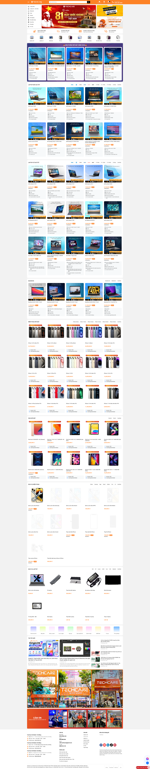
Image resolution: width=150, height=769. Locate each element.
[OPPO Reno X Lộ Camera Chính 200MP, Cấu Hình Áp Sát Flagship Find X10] (95, 659)
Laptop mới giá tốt (34, 84)
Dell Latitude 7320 (70, 220)
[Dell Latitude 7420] (56, 210)
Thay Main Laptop (70, 616)
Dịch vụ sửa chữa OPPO (90, 505)
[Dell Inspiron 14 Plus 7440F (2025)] (113, 131)
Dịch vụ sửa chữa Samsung (53, 505)
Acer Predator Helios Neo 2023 (111, 255)
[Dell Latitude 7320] (75, 210)
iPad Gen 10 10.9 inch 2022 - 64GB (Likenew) (93, 440)
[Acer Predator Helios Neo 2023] (113, 245)
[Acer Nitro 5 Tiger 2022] (75, 245)
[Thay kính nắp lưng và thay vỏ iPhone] (56, 548)
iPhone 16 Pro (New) (51, 343)
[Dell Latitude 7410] (75, 174)
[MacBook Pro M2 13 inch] (75, 292)
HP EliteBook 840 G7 (33, 220)
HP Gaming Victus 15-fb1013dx (54, 141)
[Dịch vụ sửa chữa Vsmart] (56, 522)
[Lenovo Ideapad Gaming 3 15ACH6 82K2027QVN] (56, 245)
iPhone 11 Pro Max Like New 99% (111, 403)
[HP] (76, 85)
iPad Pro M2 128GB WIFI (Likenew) (36, 469)
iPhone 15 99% (69, 373)
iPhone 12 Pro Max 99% (90, 403)
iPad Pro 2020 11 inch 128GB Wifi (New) (92, 470)
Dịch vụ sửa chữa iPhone (33, 505)
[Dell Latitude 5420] (113, 174)
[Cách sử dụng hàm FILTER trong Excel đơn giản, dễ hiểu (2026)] (95, 642)
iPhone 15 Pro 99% (32, 373)
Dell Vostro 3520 (32, 106)
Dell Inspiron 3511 (89, 184)
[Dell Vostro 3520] (37, 96)
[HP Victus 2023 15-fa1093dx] (93, 56)
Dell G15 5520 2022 (89, 255)
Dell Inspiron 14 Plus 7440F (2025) (112, 141)
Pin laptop (49, 590)
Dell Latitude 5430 (108, 220)
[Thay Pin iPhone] (113, 522)
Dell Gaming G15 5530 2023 (72, 141)
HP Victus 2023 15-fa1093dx (92, 65)
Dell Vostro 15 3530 (33, 65)
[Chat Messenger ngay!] (147, 759)
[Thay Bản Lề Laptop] (94, 606)
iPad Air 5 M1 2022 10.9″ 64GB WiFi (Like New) (74, 470)
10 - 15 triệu (103, 84)
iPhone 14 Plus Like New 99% (34, 403)
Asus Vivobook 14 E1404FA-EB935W (56, 65)
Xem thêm (119, 84)
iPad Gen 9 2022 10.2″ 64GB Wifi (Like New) (74, 440)
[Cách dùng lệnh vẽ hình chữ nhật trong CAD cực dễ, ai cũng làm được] (95, 653)
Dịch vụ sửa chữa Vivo (33, 532)
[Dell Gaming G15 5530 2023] (75, 131)
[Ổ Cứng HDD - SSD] (37, 606)
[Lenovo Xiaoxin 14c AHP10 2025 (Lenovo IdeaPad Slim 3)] (94, 131)
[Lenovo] (89, 85)
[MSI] (80, 85)
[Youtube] (104, 745)
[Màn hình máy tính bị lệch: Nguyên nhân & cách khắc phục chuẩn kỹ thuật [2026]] (95, 647)
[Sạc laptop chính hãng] (94, 580)
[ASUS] (85, 85)
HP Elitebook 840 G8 (89, 220)
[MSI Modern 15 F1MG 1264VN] (75, 56)
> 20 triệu (114, 84)
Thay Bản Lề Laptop (89, 616)
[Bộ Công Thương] (104, 749)
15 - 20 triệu (109, 84)
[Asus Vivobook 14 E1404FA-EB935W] (56, 56)
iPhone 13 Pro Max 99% (71, 403)
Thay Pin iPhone (107, 532)
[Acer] (93, 85)
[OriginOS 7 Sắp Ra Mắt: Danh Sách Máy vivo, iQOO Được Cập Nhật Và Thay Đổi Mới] (43, 648)
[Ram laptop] (56, 606)
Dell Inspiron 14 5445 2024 (110, 106)
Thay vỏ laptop (107, 616)
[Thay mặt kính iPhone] (94, 522)
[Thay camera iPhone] (37, 548)
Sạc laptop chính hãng (90, 590)
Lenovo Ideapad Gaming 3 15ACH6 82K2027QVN (55, 256)
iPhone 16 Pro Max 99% (33, 343)
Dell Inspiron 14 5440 (71, 106)
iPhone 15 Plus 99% (51, 373)
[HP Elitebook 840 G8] (94, 210)
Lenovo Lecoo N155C (33, 141)
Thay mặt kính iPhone (90, 532)
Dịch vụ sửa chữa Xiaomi (71, 505)
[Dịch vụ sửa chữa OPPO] (94, 495)
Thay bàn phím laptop (71, 590)
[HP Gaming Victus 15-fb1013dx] (56, 131)
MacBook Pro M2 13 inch (71, 302)
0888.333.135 (62, 746)
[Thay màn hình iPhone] (75, 522)
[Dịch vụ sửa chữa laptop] (37, 580)
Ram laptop (49, 616)
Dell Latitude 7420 (51, 220)
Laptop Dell (85, 736)
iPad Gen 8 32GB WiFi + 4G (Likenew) (36, 439)
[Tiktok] (111, 745)
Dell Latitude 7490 (51, 184)
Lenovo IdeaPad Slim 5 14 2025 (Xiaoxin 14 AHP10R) (111, 66)
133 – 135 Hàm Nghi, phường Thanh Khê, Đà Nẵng (41, 737)
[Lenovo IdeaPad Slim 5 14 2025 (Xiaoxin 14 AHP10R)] (112, 56)
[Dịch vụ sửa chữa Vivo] (37, 522)
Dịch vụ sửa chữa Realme (109, 505)
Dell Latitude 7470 (32, 184)
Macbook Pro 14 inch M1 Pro (110, 302)
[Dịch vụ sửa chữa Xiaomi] (75, 495)
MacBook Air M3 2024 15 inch (92, 302)
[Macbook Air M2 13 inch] (56, 292)
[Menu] (28, 2)
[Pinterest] (114, 745)
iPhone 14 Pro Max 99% (90, 373)
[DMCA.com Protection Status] (112, 749)
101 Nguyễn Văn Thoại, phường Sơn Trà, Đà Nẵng (41, 753)
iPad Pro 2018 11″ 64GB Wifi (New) (55, 469)
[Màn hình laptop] (113, 580)
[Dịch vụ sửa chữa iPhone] (37, 495)
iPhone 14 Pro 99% (108, 373)
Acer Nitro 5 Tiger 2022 (71, 255)
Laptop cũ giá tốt (33, 162)
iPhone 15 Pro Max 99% (109, 343)
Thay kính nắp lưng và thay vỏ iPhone (55, 558)
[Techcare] (36, 2)
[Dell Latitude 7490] (56, 174)
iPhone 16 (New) (89, 343)
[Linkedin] (107, 745)
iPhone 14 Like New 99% (52, 403)
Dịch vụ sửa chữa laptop (33, 590)
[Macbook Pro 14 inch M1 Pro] (113, 292)
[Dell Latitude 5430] (113, 210)
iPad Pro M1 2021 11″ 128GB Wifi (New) (111, 470)
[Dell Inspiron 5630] (94, 96)
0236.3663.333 (38, 749)
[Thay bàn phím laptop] (75, 580)
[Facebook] (101, 745)
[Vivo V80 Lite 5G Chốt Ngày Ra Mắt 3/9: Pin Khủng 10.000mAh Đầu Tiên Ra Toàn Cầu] (95, 665)
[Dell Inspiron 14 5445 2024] (113, 96)
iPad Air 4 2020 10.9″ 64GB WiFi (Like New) (112, 440)
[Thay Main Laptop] (75, 606)
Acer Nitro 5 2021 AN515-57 (34, 255)
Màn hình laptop (107, 590)
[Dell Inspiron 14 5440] (75, 96)
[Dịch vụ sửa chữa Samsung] (56, 495)
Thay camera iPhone (32, 558)
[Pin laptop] (56, 580)
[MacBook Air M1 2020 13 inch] (37, 292)
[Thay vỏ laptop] (113, 606)
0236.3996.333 (38, 741)
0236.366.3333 (118, 2)
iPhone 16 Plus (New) (71, 343)
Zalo (147, 762)
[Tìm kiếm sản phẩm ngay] (88, 2)
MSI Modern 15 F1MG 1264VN (73, 65)
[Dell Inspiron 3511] (94, 174)
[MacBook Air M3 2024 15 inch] (94, 292)
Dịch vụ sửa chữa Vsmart (52, 532)
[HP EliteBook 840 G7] (37, 210)
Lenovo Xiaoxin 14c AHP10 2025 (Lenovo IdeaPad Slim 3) (92, 142)
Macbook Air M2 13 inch (52, 302)
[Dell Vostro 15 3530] (37, 56)
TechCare (101, 734)
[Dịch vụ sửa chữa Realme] (113, 495)
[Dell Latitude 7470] (37, 174)
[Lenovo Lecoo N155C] (37, 131)
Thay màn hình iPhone (71, 532)
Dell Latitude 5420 (108, 184)
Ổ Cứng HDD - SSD (32, 616)
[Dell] (72, 85)
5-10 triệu (97, 84)
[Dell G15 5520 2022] (94, 245)
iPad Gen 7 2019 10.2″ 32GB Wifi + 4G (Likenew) (55, 440)
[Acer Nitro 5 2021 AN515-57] (37, 245)
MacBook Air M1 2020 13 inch (35, 302)
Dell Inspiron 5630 (89, 106)
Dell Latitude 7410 (70, 184)
